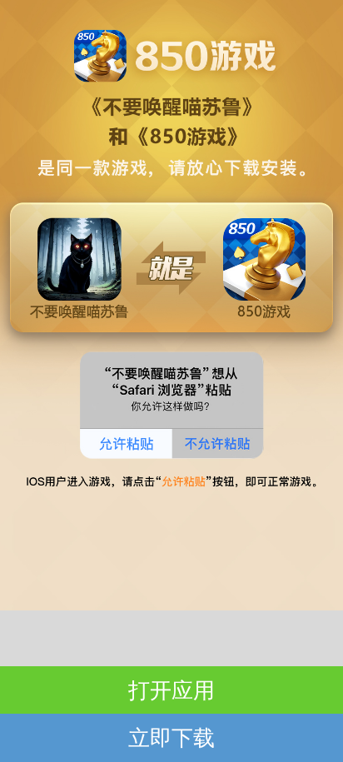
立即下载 (171, 737)
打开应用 (171, 689)
